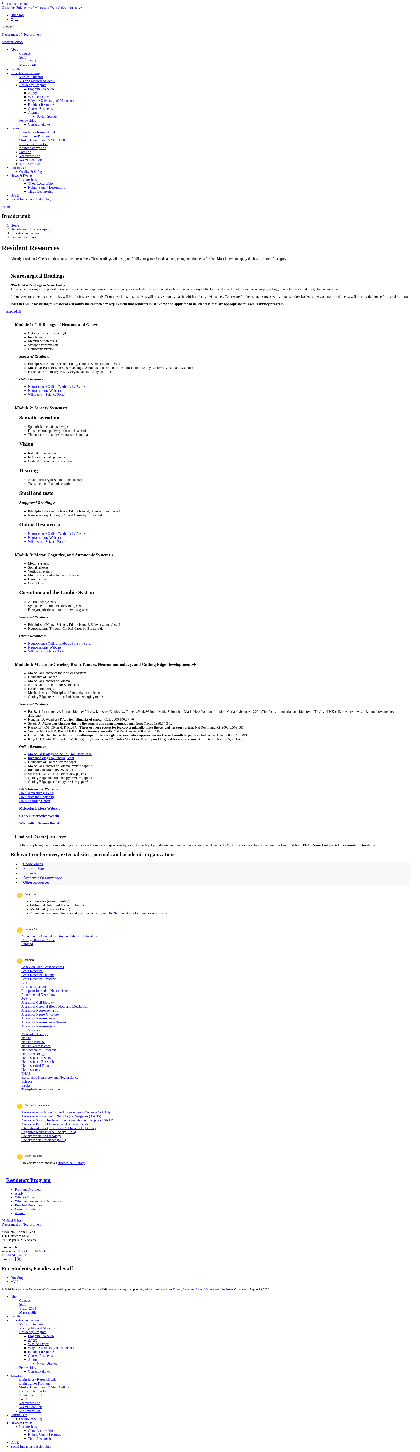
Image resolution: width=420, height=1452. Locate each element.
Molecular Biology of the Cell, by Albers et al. (60, 754)
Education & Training (25, 233)
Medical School (12, 42)
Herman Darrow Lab (33, 1391)
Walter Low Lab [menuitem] (30, 160)
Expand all (13, 311)
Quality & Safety (31, 1419)
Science (26, 1081)
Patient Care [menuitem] (18, 168)
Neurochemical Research (38, 1050)
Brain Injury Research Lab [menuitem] (37, 132)
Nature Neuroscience (36, 1046)
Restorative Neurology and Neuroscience (49, 1077)
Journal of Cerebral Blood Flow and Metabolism (54, 1006)
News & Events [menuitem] (21, 175)
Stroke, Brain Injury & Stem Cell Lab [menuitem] (45, 140)
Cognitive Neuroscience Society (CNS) (48, 1132)
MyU (14, 19)
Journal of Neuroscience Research (44, 1022)
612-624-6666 (36, 1251)
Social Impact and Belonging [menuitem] (30, 199)
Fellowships (27, 1367)
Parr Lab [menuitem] (25, 152)
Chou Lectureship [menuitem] (40, 183)
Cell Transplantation (35, 987)
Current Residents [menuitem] (40, 108)
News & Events (21, 1423)
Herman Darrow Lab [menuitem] (33, 144)
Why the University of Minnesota (38, 1201)
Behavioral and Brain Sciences (42, 967)
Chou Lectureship (40, 1430)
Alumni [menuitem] (33, 112)
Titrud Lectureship (40, 1438)
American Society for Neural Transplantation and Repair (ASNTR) (67, 1120)
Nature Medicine (33, 1042)
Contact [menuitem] (24, 53)
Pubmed (27, 944)
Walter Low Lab (30, 1407)
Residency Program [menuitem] (32, 85)
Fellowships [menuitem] (27, 120)
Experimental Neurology (38, 994)
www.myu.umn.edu (174, 845)
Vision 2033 (27, 1308)
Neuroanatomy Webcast (44, 390)
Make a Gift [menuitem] (27, 65)
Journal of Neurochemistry (39, 1010)
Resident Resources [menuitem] (41, 104)
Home (14, 225)
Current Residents (27, 1209)
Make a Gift (27, 1312)
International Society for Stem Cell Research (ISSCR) (58, 1128)
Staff (22, 1304)
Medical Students (31, 1324)
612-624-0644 (18, 1255)
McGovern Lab (30, 1411)
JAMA (26, 998)
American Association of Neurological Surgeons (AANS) (61, 1116)
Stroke (25, 1085)
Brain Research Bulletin (37, 975)
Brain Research (32, 971)
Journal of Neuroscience (38, 1018)
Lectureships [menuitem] (28, 179)
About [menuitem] (14, 49)
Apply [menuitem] (32, 93)
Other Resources (33, 1155)
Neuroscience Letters (36, 1058)
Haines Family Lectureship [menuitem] (46, 187)
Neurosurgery (30, 1069)
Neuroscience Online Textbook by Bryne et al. (60, 533)
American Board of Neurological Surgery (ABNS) (56, 1124)
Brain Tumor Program (34, 1383)
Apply (19, 1193)
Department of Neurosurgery (22, 34)
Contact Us (9, 1247)
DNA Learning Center (34, 801)
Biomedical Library (71, 1163)
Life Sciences (30, 1030)
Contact (24, 1300)
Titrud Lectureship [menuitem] (40, 191)
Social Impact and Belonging (30, 1446)
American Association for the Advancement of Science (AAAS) (65, 1112)
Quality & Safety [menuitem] (31, 172)
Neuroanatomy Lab (127, 913)
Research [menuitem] (16, 128)
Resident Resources (28, 1205)
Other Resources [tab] (36, 882)
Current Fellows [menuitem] (39, 124)
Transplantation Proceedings (40, 1089)
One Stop (17, 15)
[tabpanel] (210, 905)
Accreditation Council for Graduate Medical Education (59, 936)
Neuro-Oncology (33, 1054)
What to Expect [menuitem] (38, 97)
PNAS (26, 1073)
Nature (26, 1038)
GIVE (14, 1442)
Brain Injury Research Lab (37, 1379)
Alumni (20, 1213)
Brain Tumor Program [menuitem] (34, 136)
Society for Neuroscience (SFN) (43, 1140)
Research (16, 1375)
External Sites (32, 929)
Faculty (15, 1316)
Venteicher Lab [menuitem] (29, 156)
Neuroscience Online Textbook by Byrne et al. (60, 386)
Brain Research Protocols (38, 979)
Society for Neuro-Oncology (41, 1136)
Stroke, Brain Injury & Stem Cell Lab (45, 1387)
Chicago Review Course (38, 940)
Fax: (5, 1255)
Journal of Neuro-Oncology (40, 1014)
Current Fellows (39, 1371)
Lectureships (28, 1427)
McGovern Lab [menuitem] (30, 164)
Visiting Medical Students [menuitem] (37, 81)
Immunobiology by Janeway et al (51, 758)
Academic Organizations (38, 1105)
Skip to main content (16, 3)
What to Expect (25, 1197)
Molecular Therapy (34, 1034)
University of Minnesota (43, 1289)
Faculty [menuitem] (15, 69)
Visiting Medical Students (37, 1328)
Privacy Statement (184, 1289)
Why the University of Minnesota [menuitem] (51, 101)
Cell (24, 983)
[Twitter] (19, 1259)
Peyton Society (47, 1363)
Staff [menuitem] (22, 57)
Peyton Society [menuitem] (47, 116)
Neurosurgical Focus (35, 1065)
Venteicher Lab (29, 1403)
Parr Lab (25, 1399)
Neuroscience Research (37, 1062)
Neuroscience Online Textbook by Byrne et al (59, 643)
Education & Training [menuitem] (25, 73)
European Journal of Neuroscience (45, 991)
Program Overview (28, 1189)
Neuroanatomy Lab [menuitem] (32, 148)
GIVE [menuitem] (14, 195)
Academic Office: (14, 1251)
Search (8, 26)
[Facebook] (15, 1259)
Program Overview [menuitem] (41, 89)
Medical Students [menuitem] (31, 77)
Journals (29, 959)
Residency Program (28, 1180)
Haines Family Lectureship (46, 1434)
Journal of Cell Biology (37, 1002)
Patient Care (18, 1415)
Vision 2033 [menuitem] (27, 61)
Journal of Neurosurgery (38, 1026)
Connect (7, 1259)
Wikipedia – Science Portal (46, 394)
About (14, 1296)
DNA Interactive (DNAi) (36, 793)
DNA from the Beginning (37, 797)
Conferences (31, 894)
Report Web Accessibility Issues (214, 1289)
